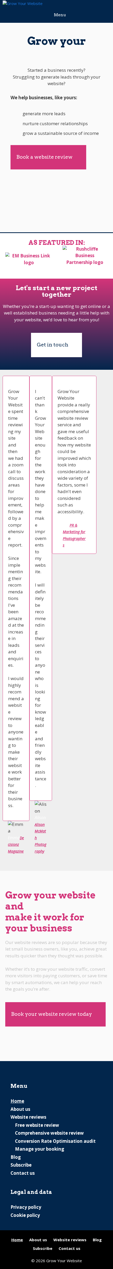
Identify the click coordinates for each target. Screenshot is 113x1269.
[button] (99, 615)
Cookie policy (25, 1215)
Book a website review (44, 157)
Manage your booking (39, 1149)
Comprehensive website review (49, 1133)
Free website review (37, 1125)
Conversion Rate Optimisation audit (55, 1141)
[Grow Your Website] (23, 4)
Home (17, 1101)
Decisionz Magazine (16, 844)
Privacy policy (26, 1207)
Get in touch (52, 345)
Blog (16, 1157)
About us (20, 1109)
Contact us (23, 1173)
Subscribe (21, 1165)
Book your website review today (51, 1014)
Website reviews (28, 1117)
